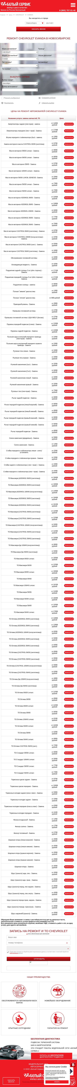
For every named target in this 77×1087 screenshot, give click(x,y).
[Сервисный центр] (38, 948)
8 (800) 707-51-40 (67, 10)
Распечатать (9, 103)
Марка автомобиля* (9, 49)
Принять (57, 1082)
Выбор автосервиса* (10, 86)
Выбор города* (7, 80)
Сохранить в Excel (48, 98)
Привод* (41, 49)
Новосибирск (31, 23)
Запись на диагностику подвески (52, 1056)
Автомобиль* (43, 62)
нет (51, 23)
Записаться (69, 124)
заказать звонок (39, 29)
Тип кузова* (6, 69)
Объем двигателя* (45, 55)
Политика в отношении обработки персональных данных (55, 1078)
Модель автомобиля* (10, 55)
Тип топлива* (7, 62)
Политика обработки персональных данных (38, 1082)
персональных (14, 953)
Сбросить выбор (48, 103)
